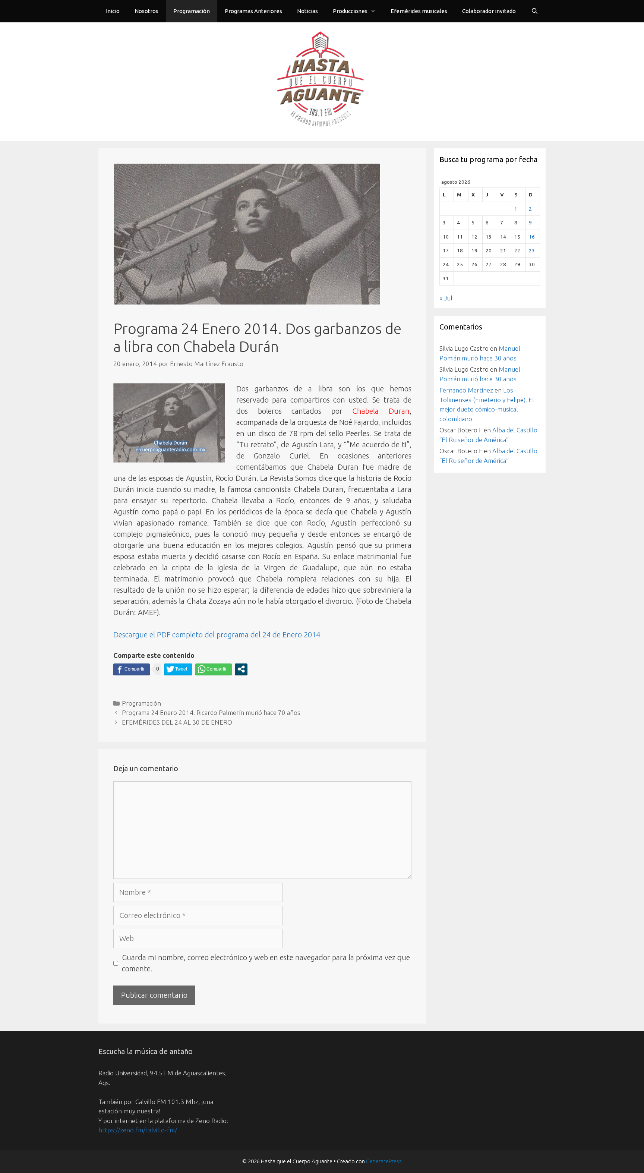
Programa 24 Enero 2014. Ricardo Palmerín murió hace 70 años (211, 712)
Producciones (350, 11)
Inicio (113, 11)
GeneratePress (384, 1161)
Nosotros (146, 11)
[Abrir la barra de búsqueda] (535, 11)
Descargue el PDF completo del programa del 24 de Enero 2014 (216, 634)
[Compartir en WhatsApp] (213, 669)
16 (532, 237)
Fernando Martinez (466, 390)
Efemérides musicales (419, 11)
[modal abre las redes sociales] (241, 669)
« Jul (445, 298)
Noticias (307, 11)
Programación (191, 11)
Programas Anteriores (253, 11)
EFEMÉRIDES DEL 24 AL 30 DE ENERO (177, 722)
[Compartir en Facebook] (131, 669)
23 (532, 250)
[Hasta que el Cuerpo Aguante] (322, 80)
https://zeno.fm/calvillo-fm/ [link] (137, 1129)
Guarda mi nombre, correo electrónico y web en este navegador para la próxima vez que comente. (266, 963)
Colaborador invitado (489, 11)
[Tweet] (178, 669)
